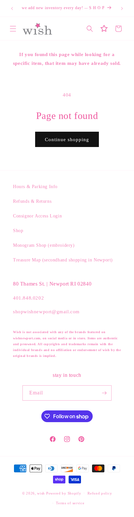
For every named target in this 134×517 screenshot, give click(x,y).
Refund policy (99, 493)
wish (41, 493)
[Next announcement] (122, 8)
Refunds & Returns (32, 201)
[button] (13, 29)
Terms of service (70, 503)
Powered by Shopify (63, 493)
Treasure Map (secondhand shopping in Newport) (63, 260)
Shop (18, 230)
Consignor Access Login (37, 216)
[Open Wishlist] (104, 29)
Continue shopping (67, 139)
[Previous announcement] (12, 8)
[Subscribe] (104, 393)
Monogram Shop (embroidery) (44, 245)
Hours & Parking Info (35, 186)
